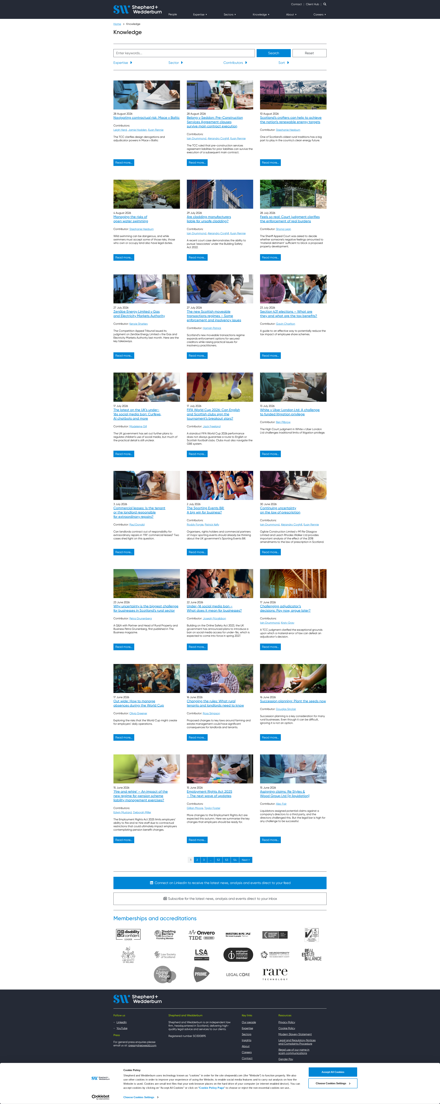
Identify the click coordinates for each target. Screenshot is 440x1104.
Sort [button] (282, 63)
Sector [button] (174, 63)
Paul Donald (137, 524)
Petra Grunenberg (140, 618)
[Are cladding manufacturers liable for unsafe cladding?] (220, 194)
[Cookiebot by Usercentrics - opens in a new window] (101, 1097)
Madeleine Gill (138, 426)
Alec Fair (281, 803)
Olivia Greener (138, 713)
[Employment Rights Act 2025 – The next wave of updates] (220, 768)
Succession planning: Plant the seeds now (293, 701)
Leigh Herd (120, 129)
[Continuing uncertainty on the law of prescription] (293, 485)
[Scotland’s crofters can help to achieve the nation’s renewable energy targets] (293, 94)
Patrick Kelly (212, 524)
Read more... (123, 162)
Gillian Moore (195, 808)
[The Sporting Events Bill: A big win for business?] (220, 485)
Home (117, 24)
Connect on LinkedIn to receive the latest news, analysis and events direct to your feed (222, 883)
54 (234, 860)
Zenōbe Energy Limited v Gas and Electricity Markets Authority (139, 313)
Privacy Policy (286, 1022)
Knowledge (260, 14)
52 (218, 860)
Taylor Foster (212, 808)
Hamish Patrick (212, 328)
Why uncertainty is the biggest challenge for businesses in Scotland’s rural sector (145, 608)
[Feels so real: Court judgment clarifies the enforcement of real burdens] (293, 194)
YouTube (122, 1028)
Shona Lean (283, 229)
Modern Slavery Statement (295, 1034)
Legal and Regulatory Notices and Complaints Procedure (297, 1042)
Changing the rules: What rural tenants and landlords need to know (215, 703)
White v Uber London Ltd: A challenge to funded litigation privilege (290, 412)
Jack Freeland (212, 426)
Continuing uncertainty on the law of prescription (280, 510)
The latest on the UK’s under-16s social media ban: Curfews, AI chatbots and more (137, 414)
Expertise (199, 14)
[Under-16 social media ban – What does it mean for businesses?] (220, 583)
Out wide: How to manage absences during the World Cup (138, 703)
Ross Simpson (211, 713)
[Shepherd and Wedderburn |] (137, 9)
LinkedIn (122, 1022)
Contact (296, 4)
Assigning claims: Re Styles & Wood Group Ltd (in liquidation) (285, 793)
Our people (249, 1022)
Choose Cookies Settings (138, 1097)
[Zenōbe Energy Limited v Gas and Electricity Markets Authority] (146, 288)
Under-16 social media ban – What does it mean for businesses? (214, 608)
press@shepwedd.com (142, 1045)
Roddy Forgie (195, 524)
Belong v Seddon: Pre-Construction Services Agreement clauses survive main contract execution (215, 121)
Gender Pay (285, 1059)
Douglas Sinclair (286, 709)
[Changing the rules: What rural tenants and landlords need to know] (220, 678)
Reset (309, 53)
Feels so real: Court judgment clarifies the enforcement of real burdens (290, 219)
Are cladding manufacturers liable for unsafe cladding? (209, 219)
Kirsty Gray (287, 622)
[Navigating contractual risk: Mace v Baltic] (146, 94)
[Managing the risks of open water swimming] (146, 194)
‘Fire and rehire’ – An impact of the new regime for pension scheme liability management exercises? (140, 795)
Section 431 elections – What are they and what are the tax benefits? (288, 313)
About (290, 14)
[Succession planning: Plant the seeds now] (293, 678)
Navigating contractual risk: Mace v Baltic (146, 117)
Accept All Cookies (333, 1072)
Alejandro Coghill (218, 138)
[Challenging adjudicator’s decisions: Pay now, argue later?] (293, 583)
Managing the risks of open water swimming (130, 219)
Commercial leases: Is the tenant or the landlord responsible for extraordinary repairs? (139, 512)
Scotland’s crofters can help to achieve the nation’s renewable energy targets (291, 119)
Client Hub (312, 4)
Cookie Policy (286, 1028)
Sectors (229, 14)
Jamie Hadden (137, 129)
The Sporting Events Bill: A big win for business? (205, 510)
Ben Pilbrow (283, 422)
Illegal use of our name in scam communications (293, 1051)
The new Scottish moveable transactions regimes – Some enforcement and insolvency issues (214, 315)
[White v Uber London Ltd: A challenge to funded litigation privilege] (293, 387)
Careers (319, 14)
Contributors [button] (233, 63)
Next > (246, 860)
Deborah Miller (142, 812)
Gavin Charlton (285, 323)
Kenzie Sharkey (138, 323)
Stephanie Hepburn (288, 129)
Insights (246, 1040)
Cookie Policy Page (211, 1087)
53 (226, 860)
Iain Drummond (196, 138)
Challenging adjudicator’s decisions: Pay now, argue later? (285, 608)
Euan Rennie (155, 129)
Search (273, 53)
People (172, 14)
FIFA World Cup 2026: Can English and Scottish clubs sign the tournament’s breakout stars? (213, 414)
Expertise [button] (121, 63)
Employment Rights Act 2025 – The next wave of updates (209, 793)
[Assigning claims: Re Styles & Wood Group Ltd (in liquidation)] (293, 768)
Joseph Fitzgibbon (214, 618)
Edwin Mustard (122, 812)
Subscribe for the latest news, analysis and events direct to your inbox (222, 899)
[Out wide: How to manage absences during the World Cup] (146, 678)
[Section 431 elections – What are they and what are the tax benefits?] (293, 288)
